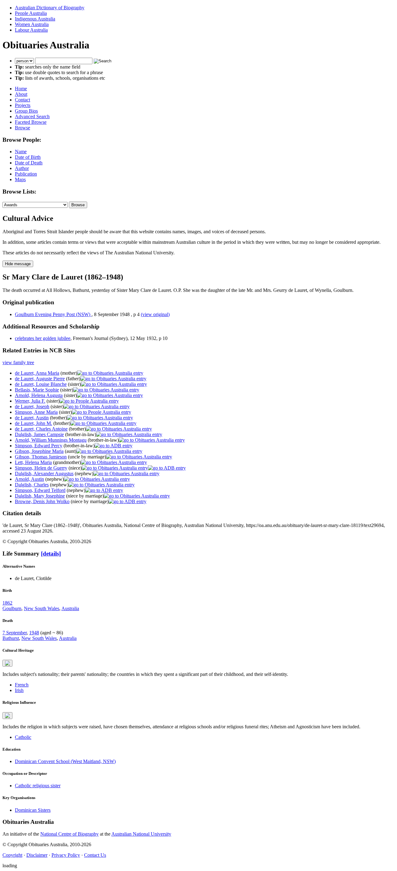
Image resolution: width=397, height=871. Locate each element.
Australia (70, 608)
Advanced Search (32, 116)
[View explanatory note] (7, 663)
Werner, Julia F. (30, 401)
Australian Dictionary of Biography (49, 7)
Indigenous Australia (35, 18)
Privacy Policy (65, 855)
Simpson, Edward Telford (40, 490)
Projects (22, 105)
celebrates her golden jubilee (42, 338)
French (22, 684)
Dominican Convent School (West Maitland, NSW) (65, 761)
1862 (7, 602)
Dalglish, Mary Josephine (40, 495)
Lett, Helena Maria (33, 462)
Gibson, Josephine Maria (39, 451)
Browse (22, 127)
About (21, 94)
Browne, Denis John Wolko (42, 501)
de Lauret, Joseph (32, 406)
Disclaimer (36, 855)
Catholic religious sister (37, 785)
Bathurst (10, 638)
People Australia (31, 13)
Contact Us (95, 855)
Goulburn (11, 608)
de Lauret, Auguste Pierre (40, 378)
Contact (22, 99)
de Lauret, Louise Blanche (41, 384)
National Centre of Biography (69, 834)
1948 (34, 632)
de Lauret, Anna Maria (37, 373)
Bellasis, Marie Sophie (37, 389)
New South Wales (41, 608)
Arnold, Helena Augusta (39, 395)
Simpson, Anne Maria (36, 412)
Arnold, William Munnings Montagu (51, 440)
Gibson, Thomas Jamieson (41, 456)
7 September (14, 632)
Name (21, 151)
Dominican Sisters (33, 810)
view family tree (18, 362)
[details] (51, 553)
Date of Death (28, 162)
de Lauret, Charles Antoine (41, 428)
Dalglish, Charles (32, 484)
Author (22, 168)
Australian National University (141, 834)
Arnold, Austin (29, 479)
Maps (20, 179)
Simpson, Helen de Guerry (41, 468)
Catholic (23, 737)
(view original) (155, 314)
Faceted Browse (31, 122)
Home (21, 88)
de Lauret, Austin (32, 417)
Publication (26, 173)
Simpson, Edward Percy (38, 445)
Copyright (12, 855)
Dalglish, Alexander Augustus (44, 473)
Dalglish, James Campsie (39, 434)
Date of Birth (28, 157)
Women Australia (32, 24)
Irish (19, 690)
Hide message (18, 263)
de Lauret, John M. (33, 423)
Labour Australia (31, 30)
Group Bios (26, 111)
